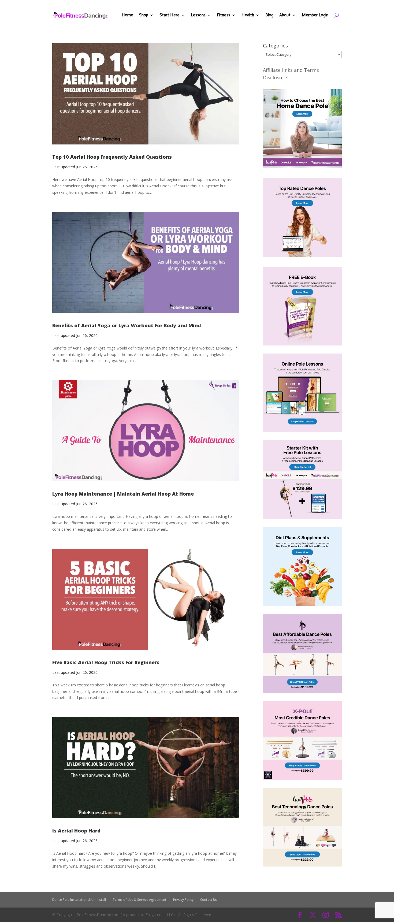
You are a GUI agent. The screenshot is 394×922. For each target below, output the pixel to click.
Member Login (315, 14)
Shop (143, 14)
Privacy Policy (183, 899)
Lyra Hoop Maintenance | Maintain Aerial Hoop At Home (123, 493)
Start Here (169, 14)
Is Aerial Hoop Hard (76, 830)
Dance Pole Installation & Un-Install (79, 899)
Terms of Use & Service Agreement (139, 899)
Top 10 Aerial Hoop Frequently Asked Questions (112, 157)
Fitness (223, 14)
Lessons (198, 14)
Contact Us (208, 899)
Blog (269, 14)
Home (127, 14)
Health (247, 14)
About (285, 14)
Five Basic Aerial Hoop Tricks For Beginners (105, 662)
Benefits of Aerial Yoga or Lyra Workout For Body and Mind (126, 325)
